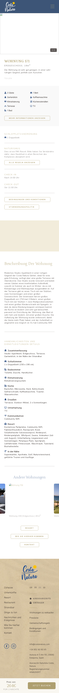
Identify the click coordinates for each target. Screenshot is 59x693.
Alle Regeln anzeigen (22, 162)
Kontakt (29, 545)
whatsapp (29, 78)
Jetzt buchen (42, 685)
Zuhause (8, 587)
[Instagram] (13, 646)
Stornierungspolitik (22, 207)
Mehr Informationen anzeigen (27, 118)
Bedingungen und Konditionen (27, 199)
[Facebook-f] (6, 646)
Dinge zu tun (10, 612)
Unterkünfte (10, 592)
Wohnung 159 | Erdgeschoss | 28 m (25, 516)
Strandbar (9, 607)
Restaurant (9, 602)
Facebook (16, 78)
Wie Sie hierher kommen (29, 536)
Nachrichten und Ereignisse (12, 618)
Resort (29, 528)
